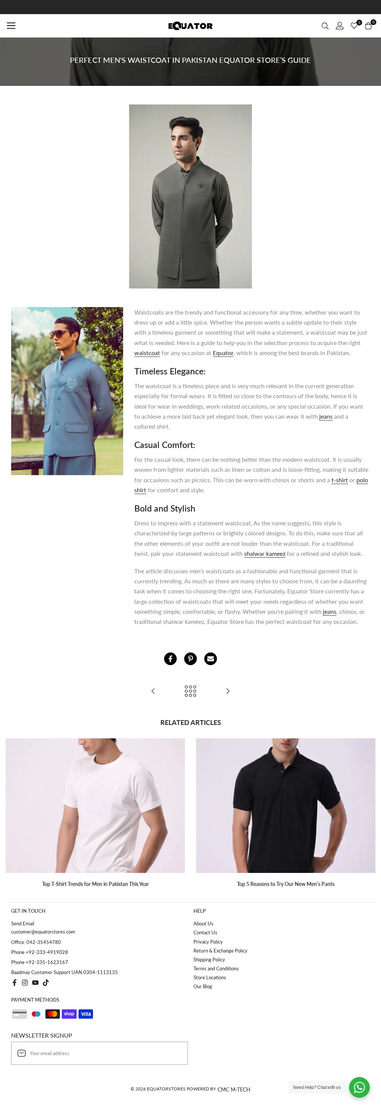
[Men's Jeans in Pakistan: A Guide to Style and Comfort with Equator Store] (153, 691)
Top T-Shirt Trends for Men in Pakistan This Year (95, 884)
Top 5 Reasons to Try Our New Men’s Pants (285, 884)
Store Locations (209, 977)
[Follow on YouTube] (35, 982)
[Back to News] (190, 691)
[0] (354, 26)
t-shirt (340, 479)
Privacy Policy (208, 942)
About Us (203, 923)
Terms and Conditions (216, 968)
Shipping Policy (209, 960)
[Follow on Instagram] (25, 982)
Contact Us (205, 932)
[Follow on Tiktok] (45, 982)
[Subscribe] (174, 1053)
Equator (223, 352)
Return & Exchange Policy (220, 951)
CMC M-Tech (234, 1089)
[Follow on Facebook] (14, 982)
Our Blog (202, 986)
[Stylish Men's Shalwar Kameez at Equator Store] (227, 691)
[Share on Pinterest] (190, 658)
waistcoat (147, 352)
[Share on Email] (210, 658)
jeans (326, 416)
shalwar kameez (264, 553)
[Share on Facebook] (170, 658)
